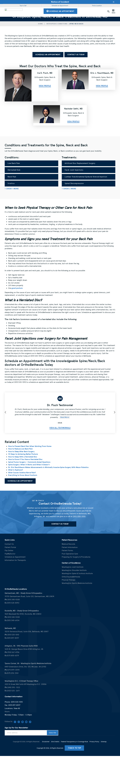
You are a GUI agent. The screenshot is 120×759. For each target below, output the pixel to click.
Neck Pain (12, 177)
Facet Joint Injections (74, 170)
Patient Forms (67, 550)
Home (40, 23)
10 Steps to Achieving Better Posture (23, 454)
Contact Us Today (76, 55)
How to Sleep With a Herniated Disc (22, 457)
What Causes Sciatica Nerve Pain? (22, 473)
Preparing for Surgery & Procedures (76, 557)
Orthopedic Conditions (57, 23)
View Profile (45, 86)
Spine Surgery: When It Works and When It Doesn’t (29, 465)
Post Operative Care (70, 554)
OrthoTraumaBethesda (71, 577)
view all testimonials (60, 428)
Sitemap (104, 741)
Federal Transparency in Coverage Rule (74, 741)
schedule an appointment (61, 11)
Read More (64, 417)
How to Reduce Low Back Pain (20, 449)
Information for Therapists (15, 560)
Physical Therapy (68, 580)
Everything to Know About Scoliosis (22, 475)
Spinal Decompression (74, 183)
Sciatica (11, 183)
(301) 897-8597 (14, 705)
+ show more (12, 189)
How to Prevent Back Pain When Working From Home (29, 446)
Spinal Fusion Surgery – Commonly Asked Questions (29, 462)
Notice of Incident (60, 1)
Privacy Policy (94, 741)
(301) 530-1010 (79, 516)
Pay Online (9, 550)
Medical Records (68, 544)
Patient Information (70, 547)
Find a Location (97, 5)
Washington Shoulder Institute (74, 570)
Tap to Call (23, 5)
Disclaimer (45, 741)
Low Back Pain (14, 163)
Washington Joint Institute (72, 567)
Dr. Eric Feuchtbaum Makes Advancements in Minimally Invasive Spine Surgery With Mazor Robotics (48, 467)
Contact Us (9, 544)
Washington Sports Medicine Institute (77, 583)
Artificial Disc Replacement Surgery (80, 163)
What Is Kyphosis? (15, 470)
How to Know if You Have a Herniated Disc (25, 459)
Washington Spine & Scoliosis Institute (77, 573)
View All (17, 708)
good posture (17, 288)
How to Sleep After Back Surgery (21, 451)
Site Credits (55, 741)
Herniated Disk (14, 170)
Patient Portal (10, 547)
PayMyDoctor (10, 554)
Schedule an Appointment (60, 5)
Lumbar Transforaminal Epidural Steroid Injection (86, 177)
